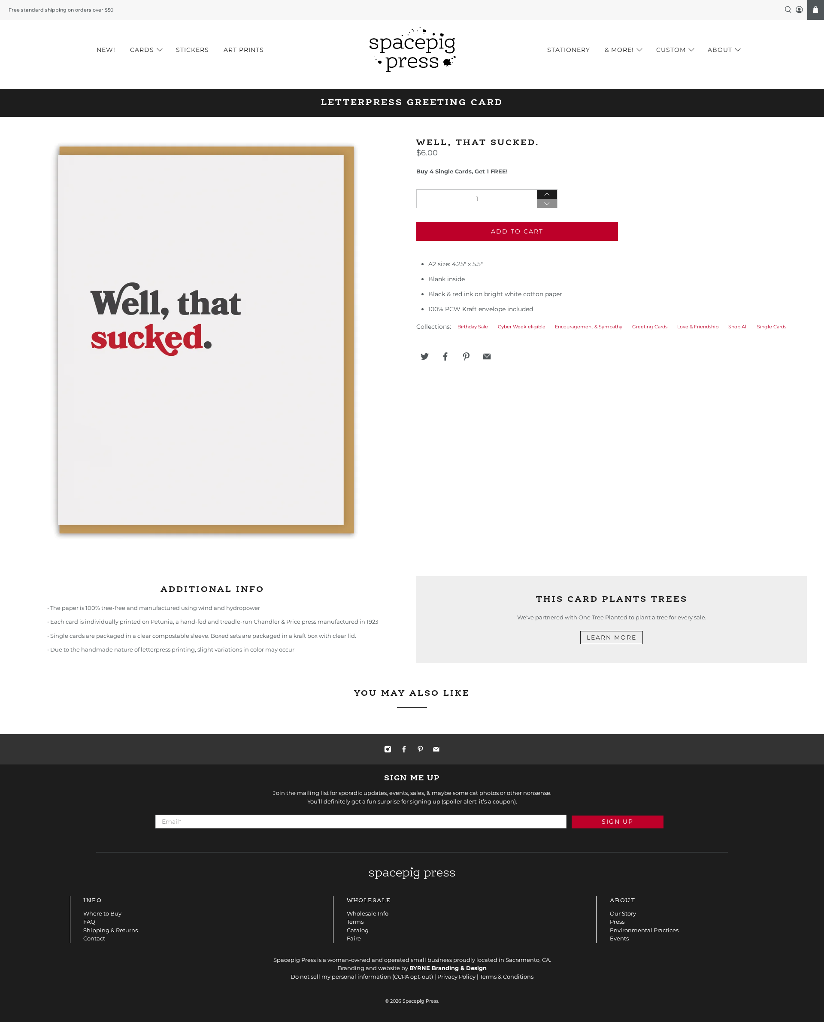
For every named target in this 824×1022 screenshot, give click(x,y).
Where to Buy (102, 913)
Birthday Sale (472, 327)
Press (617, 921)
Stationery (568, 50)
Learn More (611, 637)
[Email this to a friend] (487, 356)
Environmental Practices (644, 930)
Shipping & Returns (110, 930)
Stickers (192, 50)
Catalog (358, 930)
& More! (619, 50)
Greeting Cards (649, 327)
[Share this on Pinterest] (466, 356)
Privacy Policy (456, 976)
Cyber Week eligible (521, 327)
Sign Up (617, 821)
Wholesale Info (367, 913)
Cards (142, 50)
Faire (354, 938)
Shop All (738, 327)
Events (619, 938)
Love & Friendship (697, 327)
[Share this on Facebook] (445, 356)
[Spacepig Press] (412, 50)
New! (106, 50)
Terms (355, 921)
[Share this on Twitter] (424, 356)
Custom (671, 50)
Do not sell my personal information (341, 976)
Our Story (623, 913)
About (720, 50)
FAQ (89, 921)
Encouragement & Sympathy (588, 327)
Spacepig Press (420, 1001)
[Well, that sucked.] (206, 340)
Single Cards (771, 327)
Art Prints (244, 50)
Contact (94, 938)
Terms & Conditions (506, 976)
